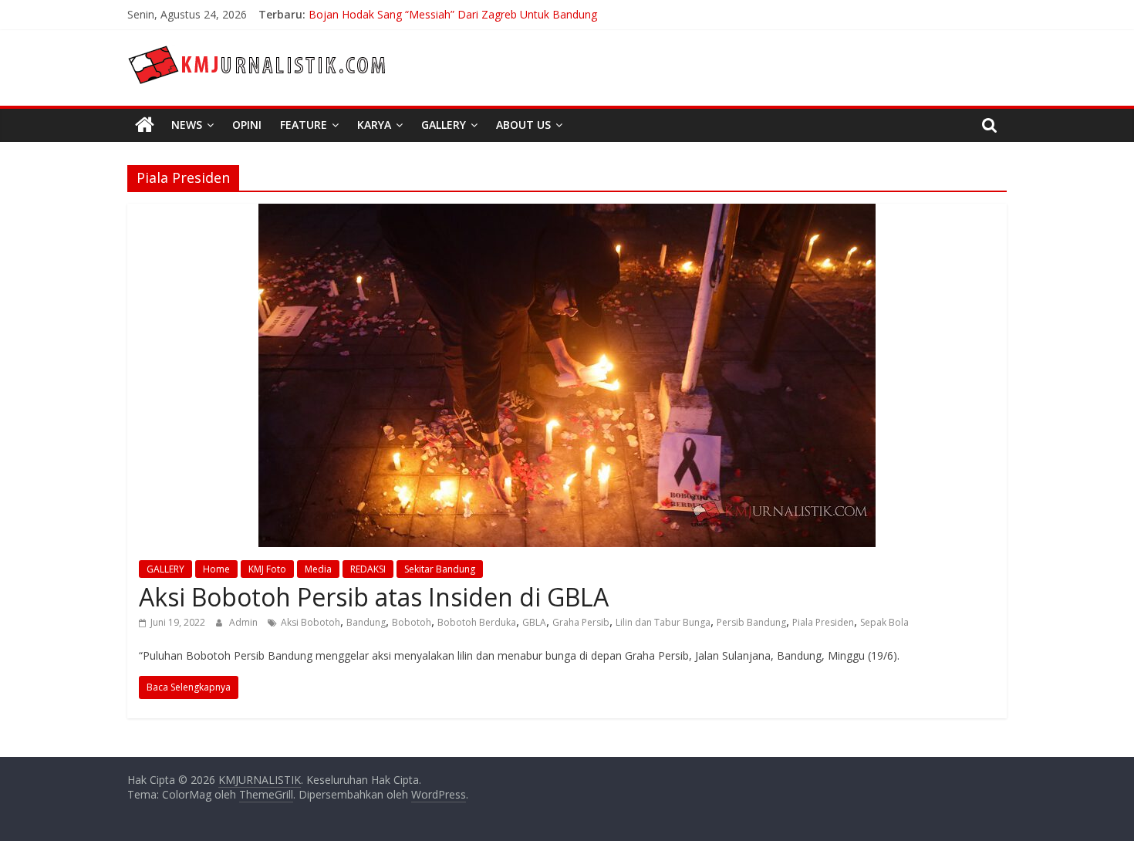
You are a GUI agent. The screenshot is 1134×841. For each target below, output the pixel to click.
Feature (303, 124)
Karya (374, 124)
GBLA (534, 622)
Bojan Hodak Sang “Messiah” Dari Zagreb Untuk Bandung (453, 19)
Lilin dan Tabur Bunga (663, 622)
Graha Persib (580, 622)
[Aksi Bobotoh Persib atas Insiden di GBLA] (567, 212)
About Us (523, 124)
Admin (244, 622)
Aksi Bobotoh (310, 622)
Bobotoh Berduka (476, 622)
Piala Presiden (823, 622)
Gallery (443, 124)
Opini (247, 124)
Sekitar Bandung (439, 569)
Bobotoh (411, 622)
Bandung (366, 622)
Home (216, 569)
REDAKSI (368, 569)
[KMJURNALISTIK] (144, 125)
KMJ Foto (267, 569)
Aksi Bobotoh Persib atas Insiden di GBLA (374, 596)
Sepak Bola (884, 622)
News (186, 124)
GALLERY (165, 569)
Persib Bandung (751, 622)
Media (318, 569)
